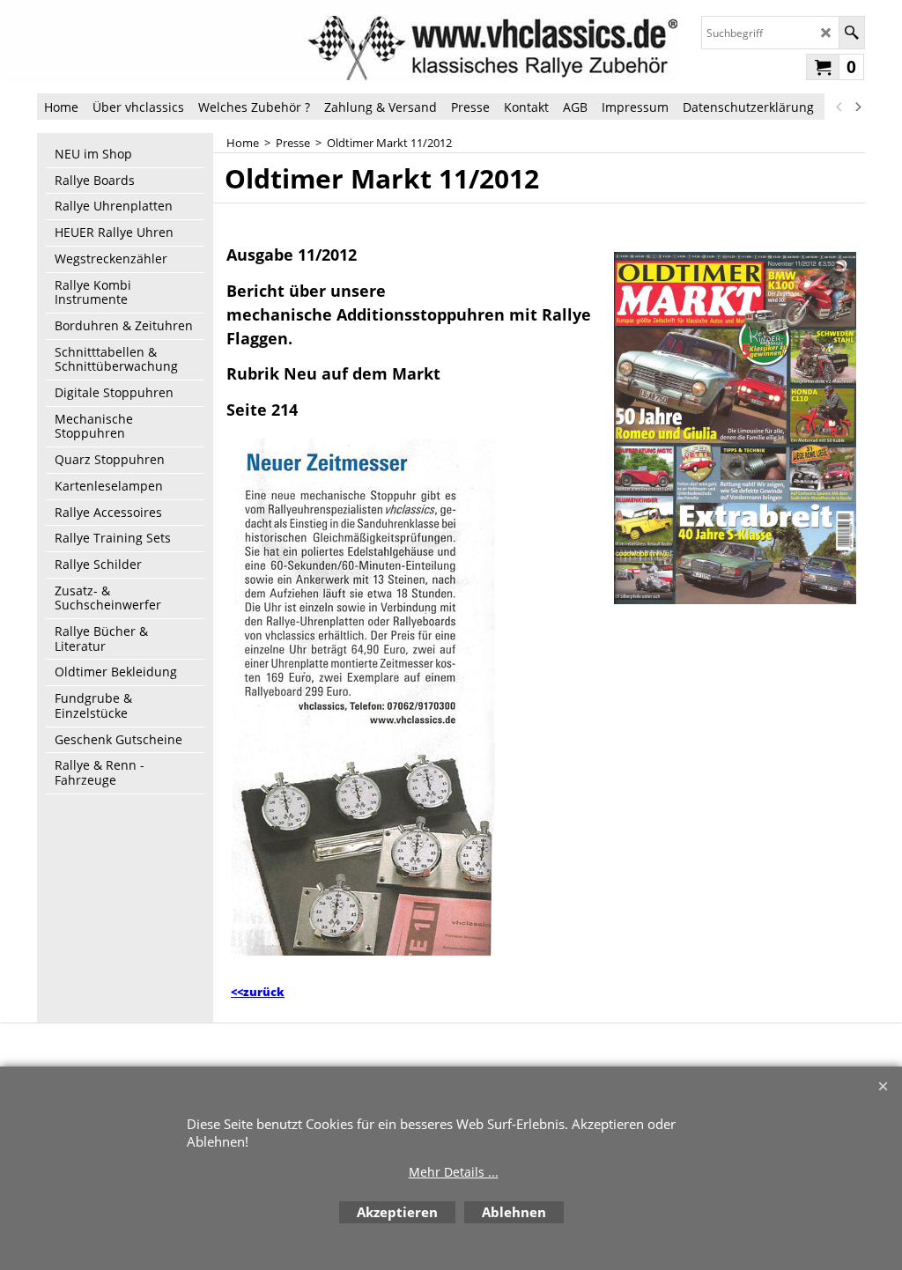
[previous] (839, 106)
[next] (857, 106)
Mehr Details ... (454, 1171)
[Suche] (851, 32)
